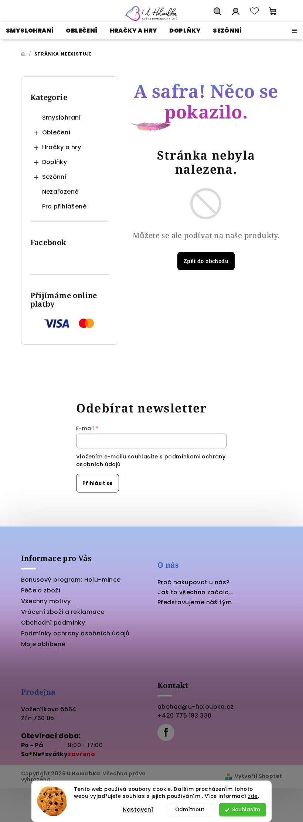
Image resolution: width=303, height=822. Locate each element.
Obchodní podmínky (53, 622)
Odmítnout (189, 809)
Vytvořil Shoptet (258, 776)
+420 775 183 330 (184, 715)
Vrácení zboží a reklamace (63, 612)
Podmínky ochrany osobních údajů (75, 633)
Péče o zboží (41, 590)
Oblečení (56, 132)
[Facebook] (165, 732)
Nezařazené (60, 191)
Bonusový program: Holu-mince (71, 579)
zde (253, 796)
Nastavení (138, 809)
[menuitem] (29, 30)
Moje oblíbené (43, 644)
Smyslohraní (61, 117)
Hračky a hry (61, 147)
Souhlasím (246, 809)
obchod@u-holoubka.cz (195, 706)
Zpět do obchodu (206, 260)
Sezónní (54, 177)
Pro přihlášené (64, 206)
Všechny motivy (46, 601)
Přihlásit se (97, 483)
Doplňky (54, 162)
